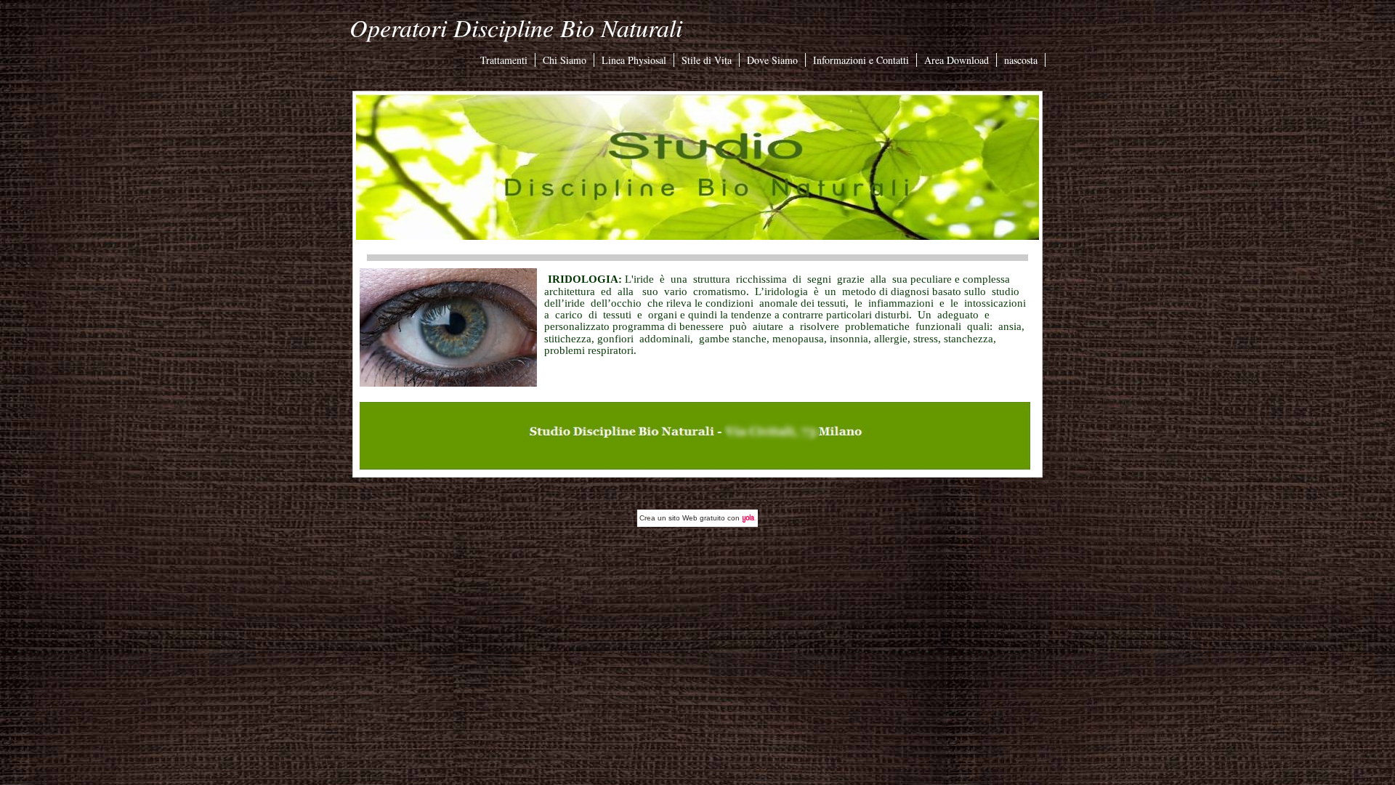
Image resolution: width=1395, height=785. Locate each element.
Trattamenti (503, 60)
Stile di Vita (707, 60)
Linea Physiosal (634, 60)
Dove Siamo (772, 60)
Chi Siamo (564, 60)
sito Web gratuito (696, 518)
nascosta (1021, 60)
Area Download (956, 60)
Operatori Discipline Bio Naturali (515, 27)
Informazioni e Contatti (861, 60)
